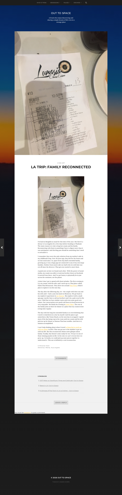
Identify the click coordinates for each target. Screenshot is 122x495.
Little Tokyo (70, 304)
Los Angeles (56, 347)
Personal (42, 346)
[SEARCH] (86, 3)
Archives (77, 2)
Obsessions (54, 2)
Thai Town (73, 285)
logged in (27, 412)
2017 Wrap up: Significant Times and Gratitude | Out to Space (61, 380)
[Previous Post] (2, 247)
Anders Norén (64, 482)
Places (66, 2)
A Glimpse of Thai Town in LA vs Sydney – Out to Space (59, 391)
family (48, 347)
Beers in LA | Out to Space (49, 385)
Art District (60, 296)
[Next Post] (120, 247)
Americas (42, 347)
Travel (47, 346)
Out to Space (61, 13)
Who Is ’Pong (42, 2)
